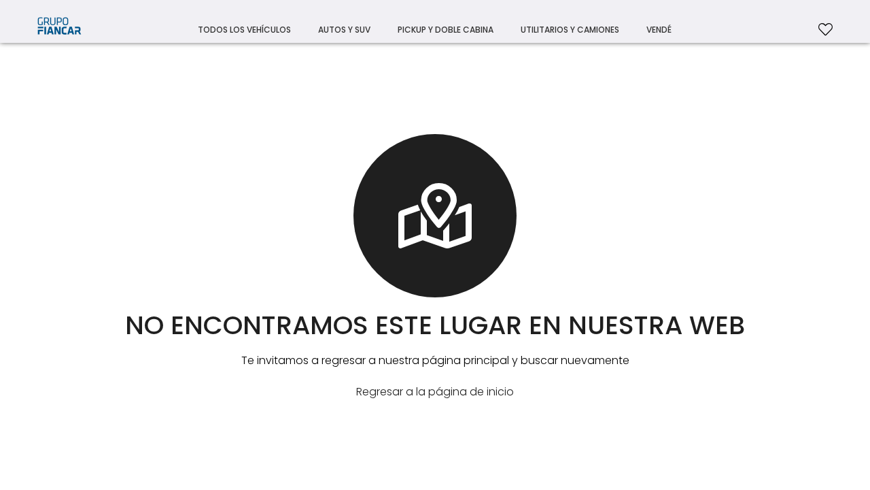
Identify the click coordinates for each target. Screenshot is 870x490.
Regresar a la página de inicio (435, 391)
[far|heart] (825, 27)
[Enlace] (59, 30)
